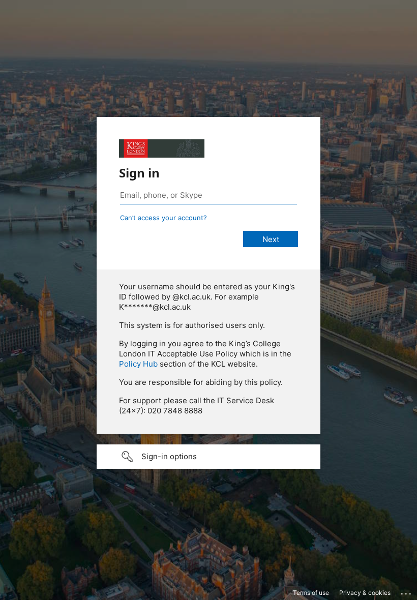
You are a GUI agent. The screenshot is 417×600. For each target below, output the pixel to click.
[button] (208, 456)
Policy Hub (138, 364)
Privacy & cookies (365, 592)
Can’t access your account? (163, 218)
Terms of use (311, 592)
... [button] (407, 591)
